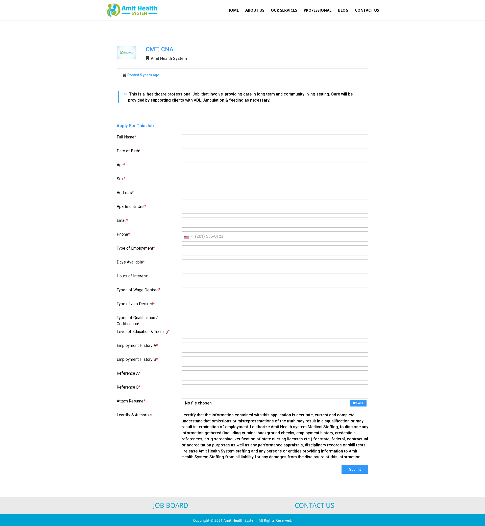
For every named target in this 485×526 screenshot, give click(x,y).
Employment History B (137, 359)
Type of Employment (136, 248)
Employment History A (137, 345)
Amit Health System (169, 58)
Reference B (128, 387)
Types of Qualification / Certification (137, 320)
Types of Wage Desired (138, 290)
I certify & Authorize (134, 415)
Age (121, 164)
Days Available (131, 262)
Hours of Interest (133, 276)
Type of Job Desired (136, 303)
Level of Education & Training (143, 331)
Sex (121, 178)
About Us (254, 10)
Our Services (284, 10)
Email (122, 220)
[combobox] (187, 236)
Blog (343, 10)
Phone (123, 234)
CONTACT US (314, 505)
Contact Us (367, 10)
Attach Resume (131, 401)
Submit (355, 469)
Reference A (128, 373)
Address (125, 192)
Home (233, 10)
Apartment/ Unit (131, 206)
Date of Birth (129, 151)
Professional (317, 10)
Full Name (126, 137)
